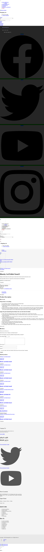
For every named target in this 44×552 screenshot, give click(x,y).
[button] (2, 359)
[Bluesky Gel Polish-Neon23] (5, 397)
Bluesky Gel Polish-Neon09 (6, 386)
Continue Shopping (5, 15)
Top (1, 544)
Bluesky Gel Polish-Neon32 (6, 369)
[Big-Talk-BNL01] (3, 405)
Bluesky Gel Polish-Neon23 (6, 402)
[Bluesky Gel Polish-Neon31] (5, 373)
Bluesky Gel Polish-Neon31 (6, 378)
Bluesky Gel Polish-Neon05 (6, 361)
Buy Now (6, 285)
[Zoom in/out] (0, 546)
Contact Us (4, 513)
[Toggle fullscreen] (1, 546)
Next (1, 260)
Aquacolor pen (4, 523)
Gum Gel (3, 527)
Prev (1, 252)
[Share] (2, 546)
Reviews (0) (4, 292)
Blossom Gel (4, 524)
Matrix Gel (4, 528)
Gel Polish (6, 288)
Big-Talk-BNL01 (3, 410)
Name (1, 346)
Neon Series (10, 288)
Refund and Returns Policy (6, 511)
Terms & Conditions (5, 509)
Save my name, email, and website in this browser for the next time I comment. (14, 350)
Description (4, 291)
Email (1, 348)
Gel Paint (3, 526)
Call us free (2, 434)
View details (2, 269)
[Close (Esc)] (3, 546)
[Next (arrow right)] (1, 547)
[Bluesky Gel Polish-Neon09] (5, 381)
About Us (3, 512)
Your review (2, 344)
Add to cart (2, 285)
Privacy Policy (4, 510)
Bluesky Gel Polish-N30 (5, 394)
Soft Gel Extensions (5, 521)
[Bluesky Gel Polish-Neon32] (5, 364)
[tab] (23, 291)
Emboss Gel (4, 525)
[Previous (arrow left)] (0, 547)
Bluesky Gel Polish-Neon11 (6, 419)
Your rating (2, 336)
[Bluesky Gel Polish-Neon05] (5, 356)
